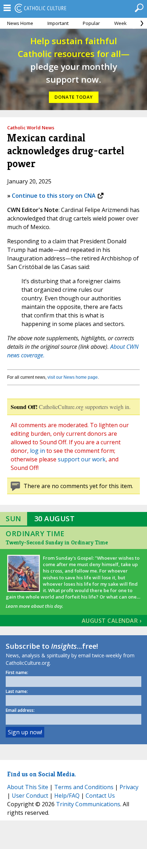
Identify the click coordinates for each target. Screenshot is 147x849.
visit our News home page (72, 377)
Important (58, 23)
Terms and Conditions (83, 787)
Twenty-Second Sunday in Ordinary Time (57, 542)
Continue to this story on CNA (54, 196)
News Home (20, 23)
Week (120, 23)
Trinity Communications (88, 804)
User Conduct (30, 795)
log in (37, 451)
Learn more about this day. (34, 606)
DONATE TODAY (74, 97)
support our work (82, 459)
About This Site (27, 787)
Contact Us (100, 795)
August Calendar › (112, 621)
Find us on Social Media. (41, 774)
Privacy (129, 787)
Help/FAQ (67, 795)
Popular (91, 23)
